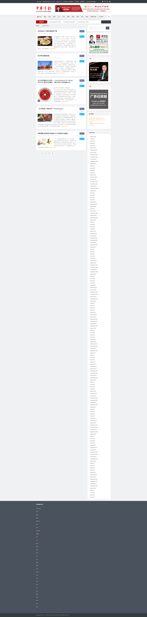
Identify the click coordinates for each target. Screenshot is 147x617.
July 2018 (92, 330)
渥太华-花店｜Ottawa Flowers (96, 118)
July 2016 (92, 382)
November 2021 (94, 240)
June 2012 (92, 492)
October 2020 (93, 269)
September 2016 (94, 377)
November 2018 (94, 321)
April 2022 (92, 229)
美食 (73, 16)
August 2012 (93, 488)
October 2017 (93, 348)
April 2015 (92, 416)
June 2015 (92, 411)
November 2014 (94, 427)
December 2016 (93, 371)
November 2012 (94, 481)
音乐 (37, 606)
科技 (37, 584)
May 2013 (92, 468)
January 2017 (93, 368)
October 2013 (93, 456)
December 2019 (93, 292)
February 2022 (93, 233)
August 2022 (93, 220)
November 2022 (94, 213)
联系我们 (83, 1)
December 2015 (93, 398)
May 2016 (92, 386)
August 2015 (93, 407)
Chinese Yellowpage (91, 1)
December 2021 (93, 238)
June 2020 (92, 278)
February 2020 (93, 287)
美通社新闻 (93, 16)
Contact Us (58, 1)
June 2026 (92, 141)
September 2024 (94, 188)
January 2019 (93, 317)
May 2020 (92, 280)
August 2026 (93, 136)
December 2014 (93, 425)
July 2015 (92, 409)
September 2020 (94, 271)
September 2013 (94, 459)
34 (42, 153)
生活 (63, 16)
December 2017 (93, 344)
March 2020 (93, 285)
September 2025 (94, 161)
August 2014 (93, 434)
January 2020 (93, 290)
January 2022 (93, 235)
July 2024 (92, 193)
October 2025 (93, 159)
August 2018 (93, 328)
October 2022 (93, 215)
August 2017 (93, 353)
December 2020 (93, 265)
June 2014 (92, 438)
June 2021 (92, 251)
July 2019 (92, 303)
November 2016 (94, 373)
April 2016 (92, 389)
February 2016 (93, 393)
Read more (53, 48)
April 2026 (92, 145)
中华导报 (44, 33)
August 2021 (93, 247)
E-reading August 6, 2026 (55, 22)
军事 (37, 518)
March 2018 (93, 339)
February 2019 (93, 314)
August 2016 (93, 380)
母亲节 (37, 572)
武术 (37, 568)
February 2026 (93, 150)
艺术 (37, 597)
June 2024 (92, 195)
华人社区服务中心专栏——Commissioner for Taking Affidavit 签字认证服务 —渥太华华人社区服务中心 (55, 81)
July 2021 (92, 249)
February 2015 (93, 420)
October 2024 (93, 186)
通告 (87, 16)
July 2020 (92, 276)
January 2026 (93, 152)
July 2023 (92, 208)
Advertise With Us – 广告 (49, 1)
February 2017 (93, 366)
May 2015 (92, 413)
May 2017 (92, 359)
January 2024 (93, 206)
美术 (37, 587)
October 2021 (93, 242)
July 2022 (92, 222)
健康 (68, 16)
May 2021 (92, 253)
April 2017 (92, 362)
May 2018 (92, 335)
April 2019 (92, 310)
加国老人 (38, 521)
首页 (40, 16)
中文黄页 (101, 16)
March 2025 (93, 175)
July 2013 (92, 463)
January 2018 (93, 341)
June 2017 (92, 357)
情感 (77, 16)
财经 (37, 600)
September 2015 (94, 404)
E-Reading (38, 508)
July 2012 (92, 490)
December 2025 (93, 154)
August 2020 (93, 274)
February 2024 (93, 204)
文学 (60, 58)
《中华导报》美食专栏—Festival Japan (50, 109)
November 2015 (94, 400)
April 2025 (92, 172)
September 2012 (94, 486)
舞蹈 (37, 594)
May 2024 (92, 197)
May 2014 (92, 441)
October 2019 (93, 296)
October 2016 (93, 375)
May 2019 (92, 308)
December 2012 (93, 479)
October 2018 (93, 323)
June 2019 (92, 305)
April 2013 (92, 470)
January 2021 (93, 262)
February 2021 (93, 260)
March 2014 (93, 445)
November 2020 (94, 267)
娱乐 (82, 16)
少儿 (59, 16)
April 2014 (92, 443)
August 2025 (93, 163)
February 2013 (93, 474)
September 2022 (94, 217)
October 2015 (93, 402)
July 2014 (92, 436)
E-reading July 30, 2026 (69, 22)
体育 (37, 511)
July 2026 (92, 138)
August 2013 (93, 461)
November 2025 (94, 157)
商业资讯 (38, 530)
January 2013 (93, 477)
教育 (54, 16)
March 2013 (93, 472)
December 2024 (93, 181)
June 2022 (92, 224)
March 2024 (93, 202)
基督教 (37, 534)
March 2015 (93, 418)
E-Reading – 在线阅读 (68, 1)
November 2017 (94, 346)
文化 (37, 556)
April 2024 (92, 199)
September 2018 (94, 326)
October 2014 (93, 429)
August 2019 (93, 301)
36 (49, 153)
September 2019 (94, 298)
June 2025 (92, 168)
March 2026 (93, 148)
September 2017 (94, 350)
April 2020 (92, 283)
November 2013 (94, 454)
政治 (37, 549)
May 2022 (92, 226)
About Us (39, 1)
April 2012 (92, 497)
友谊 (37, 527)
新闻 (45, 16)
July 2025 (92, 166)
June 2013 (92, 465)
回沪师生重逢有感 (43, 56)
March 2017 (93, 364)
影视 (37, 543)
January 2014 (93, 450)
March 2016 (93, 391)
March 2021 (93, 258)
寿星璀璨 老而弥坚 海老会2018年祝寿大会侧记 (53, 133)
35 (45, 153)
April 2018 (92, 337)
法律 (37, 575)
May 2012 (92, 495)
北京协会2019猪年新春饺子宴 (47, 31)
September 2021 (94, 244)
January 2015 (93, 422)
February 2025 (93, 177)
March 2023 (93, 211)
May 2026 (92, 143)
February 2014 (93, 447)
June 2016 (92, 384)
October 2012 (93, 483)
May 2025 (92, 170)
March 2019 (93, 312)
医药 (37, 524)
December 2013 (93, 452)
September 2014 (94, 431)
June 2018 (92, 332)
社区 (49, 16)
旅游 (37, 565)
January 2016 (93, 395)
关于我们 (77, 1)
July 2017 (92, 355)
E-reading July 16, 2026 (83, 22)
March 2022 (93, 231)
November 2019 (94, 294)
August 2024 (93, 190)
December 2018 (93, 319)
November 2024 (94, 184)
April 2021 (92, 256)
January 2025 (93, 179)
